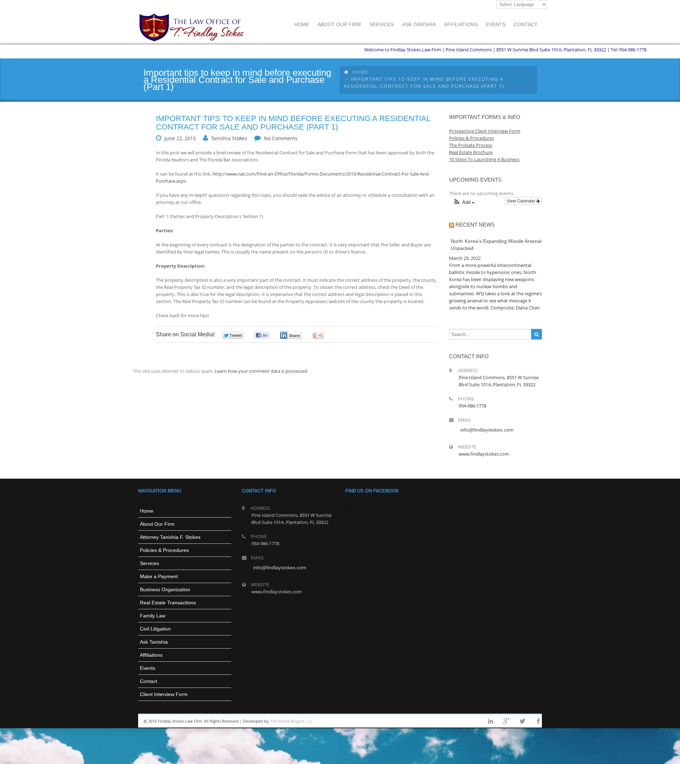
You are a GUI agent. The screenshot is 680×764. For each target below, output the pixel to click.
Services (149, 563)
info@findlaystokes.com (487, 430)
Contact (148, 681)
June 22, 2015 (180, 138)
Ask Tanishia (154, 642)
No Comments (281, 138)
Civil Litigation (155, 629)
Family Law (152, 615)
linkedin (490, 721)
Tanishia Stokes (229, 138)
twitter (522, 721)
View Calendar (521, 201)
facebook (538, 721)
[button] (463, 202)
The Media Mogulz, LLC (292, 721)
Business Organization (165, 589)
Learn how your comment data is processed (261, 371)
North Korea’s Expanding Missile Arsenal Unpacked (496, 244)
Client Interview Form (164, 694)
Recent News (475, 225)
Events (147, 668)
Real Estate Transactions (168, 602)
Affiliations (151, 655)
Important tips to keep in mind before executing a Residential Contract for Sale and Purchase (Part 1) (293, 122)
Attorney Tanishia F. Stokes (170, 537)
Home (360, 72)
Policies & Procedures (164, 550)
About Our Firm (157, 524)
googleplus (506, 721)
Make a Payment (159, 576)
